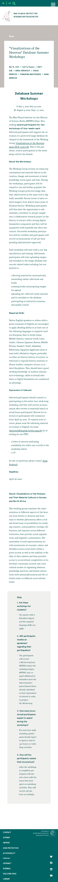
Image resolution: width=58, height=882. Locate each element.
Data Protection (10, 848)
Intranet (7, 863)
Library (6, 878)
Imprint (6, 842)
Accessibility (9, 853)
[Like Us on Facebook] (51, 863)
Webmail (7, 868)
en (3, 3)
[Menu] (53, 5)
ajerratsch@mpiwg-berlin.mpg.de (26, 430)
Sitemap (6, 837)
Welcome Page (9, 873)
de (10, 3)
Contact (7, 832)
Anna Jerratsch (22, 70)
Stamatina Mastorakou (30, 74)
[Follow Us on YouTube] (51, 876)
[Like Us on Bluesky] (51, 857)
